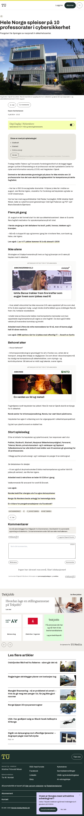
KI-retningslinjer (63, 779)
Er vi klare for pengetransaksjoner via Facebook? (30, 504)
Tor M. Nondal (8, 777)
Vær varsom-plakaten (34, 786)
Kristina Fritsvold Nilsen (12, 769)
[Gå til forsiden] (4, 5)
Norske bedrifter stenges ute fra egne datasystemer (31, 493)
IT (1, 16)
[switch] (72, 125)
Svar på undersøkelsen (48, 809)
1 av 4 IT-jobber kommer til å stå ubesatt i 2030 (38, 242)
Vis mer (14, 155)
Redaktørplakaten (54, 786)
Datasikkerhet (15, 511)
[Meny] (79, 5)
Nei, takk (63, 809)
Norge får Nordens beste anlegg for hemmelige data (31, 498)
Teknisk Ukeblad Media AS (20, 808)
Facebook (33, 771)
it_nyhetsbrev (33, 511)
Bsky (31, 779)
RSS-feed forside (36, 767)
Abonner (70, 5)
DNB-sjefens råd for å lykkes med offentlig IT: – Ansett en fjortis (45, 335)
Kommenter (25, 105)
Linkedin (32, 775)
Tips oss (77, 757)
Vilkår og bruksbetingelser (68, 775)
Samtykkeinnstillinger (66, 771)
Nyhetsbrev (46, 511)
